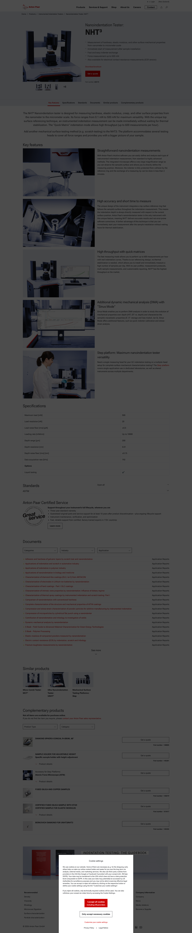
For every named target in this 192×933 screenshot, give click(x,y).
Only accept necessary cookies (96, 914)
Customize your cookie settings (96, 922)
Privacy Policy (89, 928)
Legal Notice (103, 928)
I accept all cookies (96, 903)
